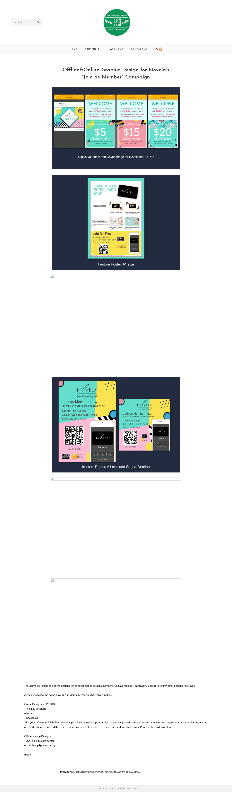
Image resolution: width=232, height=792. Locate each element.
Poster (108, 772)
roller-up (119, 772)
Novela (70, 772)
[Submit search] (38, 22)
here (156, 685)
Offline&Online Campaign (90, 772)
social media (133, 772)
